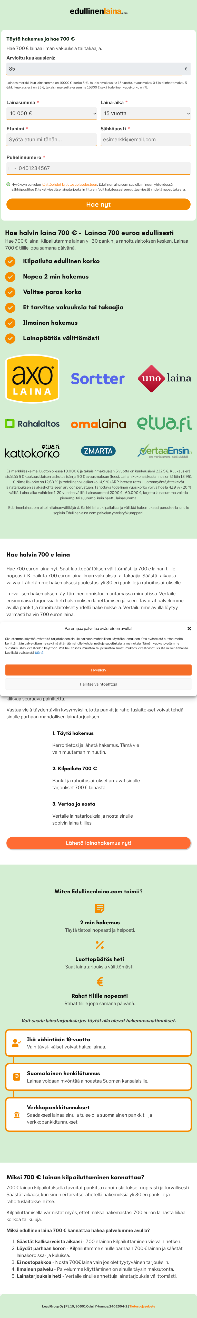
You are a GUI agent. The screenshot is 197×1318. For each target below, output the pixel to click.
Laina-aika (112, 102)
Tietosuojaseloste (142, 1306)
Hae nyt (98, 204)
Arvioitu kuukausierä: (30, 58)
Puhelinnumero (23, 157)
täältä (39, 653)
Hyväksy (98, 670)
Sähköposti (113, 128)
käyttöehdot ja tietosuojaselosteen (69, 184)
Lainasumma (20, 102)
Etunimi (15, 128)
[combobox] (12, 168)
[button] (189, 628)
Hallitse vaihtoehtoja (98, 684)
